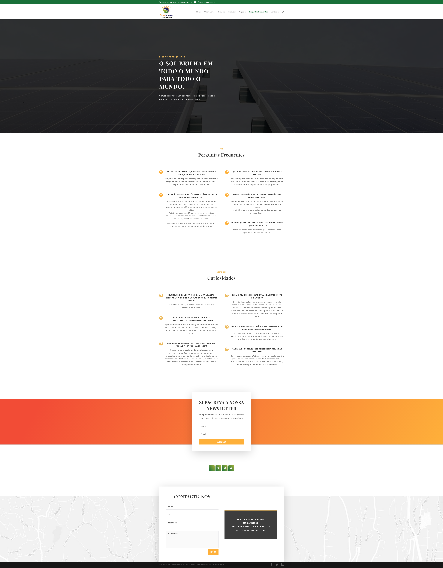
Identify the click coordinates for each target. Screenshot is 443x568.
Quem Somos (209, 12)
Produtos (232, 12)
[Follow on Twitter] (218, 468)
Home (198, 12)
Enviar (213, 552)
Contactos (275, 12)
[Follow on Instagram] (224, 468)
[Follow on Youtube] (231, 468)
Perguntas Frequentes (258, 12)
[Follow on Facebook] (212, 468)
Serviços (221, 12)
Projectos (242, 12)
